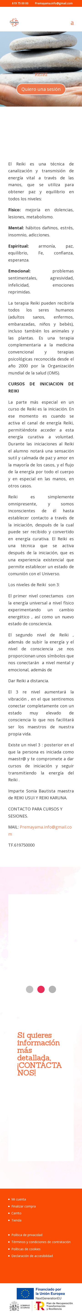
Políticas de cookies (26, 1249)
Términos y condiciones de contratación (41, 1242)
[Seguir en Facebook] (29, 989)
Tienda (16, 1220)
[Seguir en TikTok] (52, 989)
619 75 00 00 (38, 961)
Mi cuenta (18, 1199)
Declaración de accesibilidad (32, 1256)
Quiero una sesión (41, 89)
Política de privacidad (26, 1235)
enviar (51, 1139)
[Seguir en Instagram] (41, 989)
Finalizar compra (23, 1206)
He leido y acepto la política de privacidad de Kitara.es (39, 1115)
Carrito (16, 1213)
